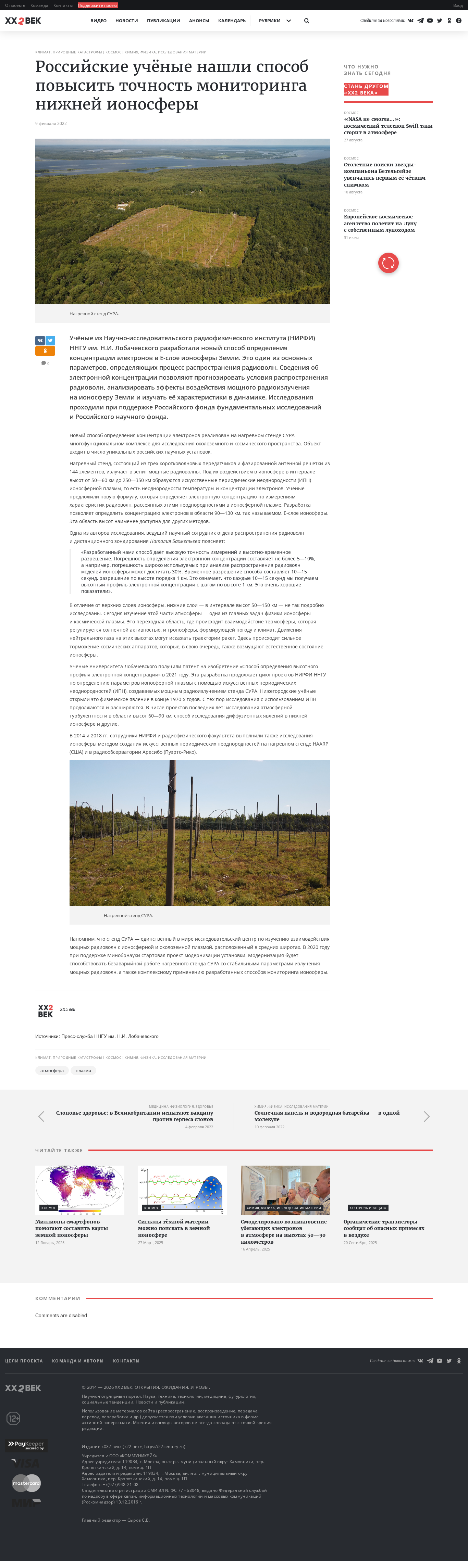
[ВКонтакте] (411, 20)
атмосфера (52, 1070)
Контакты (63, 5)
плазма (83, 1070)
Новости (126, 20)
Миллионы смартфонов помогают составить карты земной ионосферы (71, 1228)
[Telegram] (420, 20)
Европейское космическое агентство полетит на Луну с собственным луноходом (380, 223)
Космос (113, 52)
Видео (98, 20)
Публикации (163, 20)
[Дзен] (459, 20)
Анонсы (199, 20)
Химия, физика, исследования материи (166, 52)
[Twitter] (439, 20)
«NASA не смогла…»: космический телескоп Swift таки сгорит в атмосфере (388, 126)
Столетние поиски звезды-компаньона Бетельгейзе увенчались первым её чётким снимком (385, 175)
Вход (458, 5)
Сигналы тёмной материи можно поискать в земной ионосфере (174, 1228)
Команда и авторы (79, 1361)
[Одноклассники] (449, 20)
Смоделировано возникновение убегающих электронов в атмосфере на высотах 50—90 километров (284, 1232)
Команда (39, 5)
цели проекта (25, 1361)
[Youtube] (430, 20)
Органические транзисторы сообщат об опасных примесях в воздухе (384, 1228)
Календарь (232, 20)
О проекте (15, 5)
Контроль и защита (368, 1208)
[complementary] (385, 168)
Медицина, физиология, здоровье (181, 1106)
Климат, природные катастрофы (68, 52)
